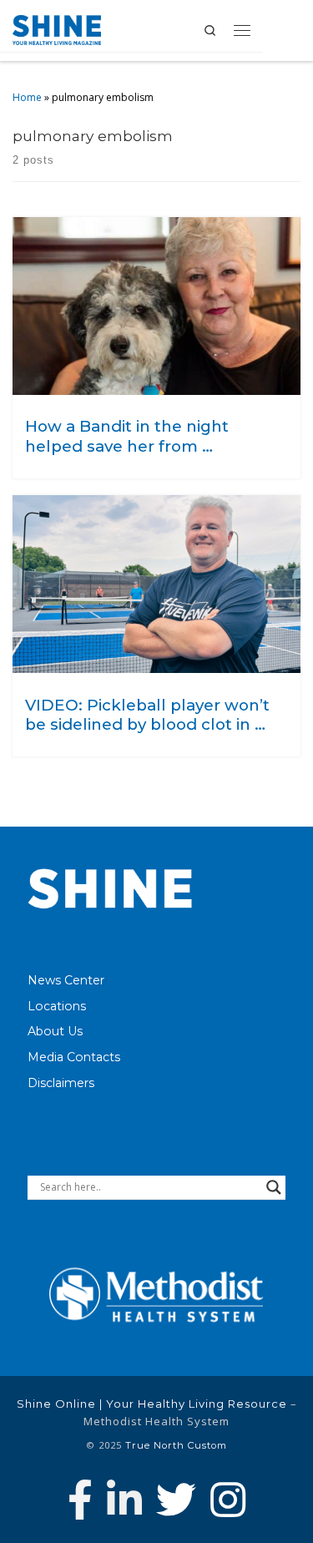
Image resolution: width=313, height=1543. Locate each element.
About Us (55, 1031)
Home (27, 97)
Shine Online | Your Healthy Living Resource (152, 1403)
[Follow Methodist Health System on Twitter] (176, 1500)
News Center (66, 980)
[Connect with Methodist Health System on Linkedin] (124, 1500)
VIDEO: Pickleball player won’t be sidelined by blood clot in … (147, 715)
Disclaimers (61, 1082)
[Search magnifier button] (273, 1187)
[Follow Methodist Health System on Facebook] (80, 1500)
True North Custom (176, 1445)
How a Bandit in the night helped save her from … (127, 436)
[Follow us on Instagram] (227, 1500)
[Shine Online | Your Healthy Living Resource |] (57, 28)
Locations (57, 1006)
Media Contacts (74, 1057)
